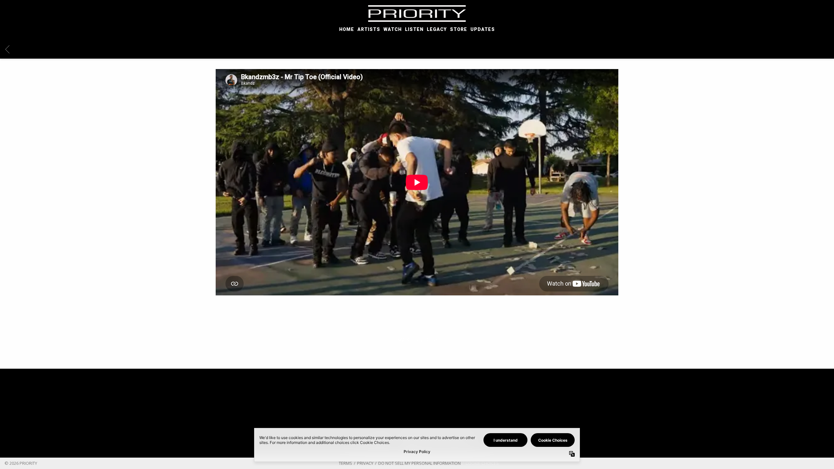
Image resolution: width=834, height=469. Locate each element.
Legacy (437, 29)
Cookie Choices (482, 463)
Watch (392, 29)
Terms (345, 463)
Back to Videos (417, 339)
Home (346, 29)
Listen (414, 29)
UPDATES (482, 29)
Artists (368, 29)
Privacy (365, 463)
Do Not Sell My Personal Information (419, 463)
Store (458, 29)
